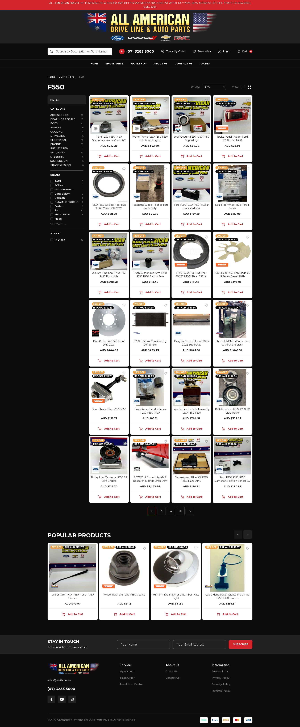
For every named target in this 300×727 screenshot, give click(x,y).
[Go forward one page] (190, 511)
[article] (72, 582)
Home (94, 63)
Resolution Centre (131, 684)
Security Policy (221, 684)
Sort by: (195, 86)
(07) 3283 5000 (61, 689)
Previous (238, 534)
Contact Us (184, 63)
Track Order (127, 677)
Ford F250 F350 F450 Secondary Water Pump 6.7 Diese (109, 140)
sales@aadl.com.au (59, 680)
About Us (160, 63)
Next (247, 534)
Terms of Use (220, 671)
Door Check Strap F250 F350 (109, 409)
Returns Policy (221, 690)
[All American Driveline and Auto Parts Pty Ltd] (150, 27)
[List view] (243, 87)
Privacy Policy (220, 677)
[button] (224, 51)
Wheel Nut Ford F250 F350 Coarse (124, 594)
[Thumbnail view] (249, 87)
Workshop (138, 63)
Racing (205, 63)
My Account (127, 671)
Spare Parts (114, 63)
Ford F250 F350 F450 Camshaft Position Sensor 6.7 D (232, 481)
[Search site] (51, 51)
